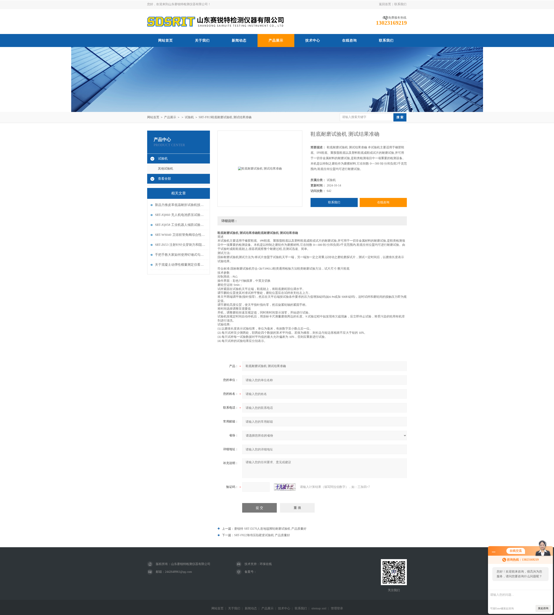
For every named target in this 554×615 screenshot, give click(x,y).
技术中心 (312, 40)
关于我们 (202, 40)
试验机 (189, 117)
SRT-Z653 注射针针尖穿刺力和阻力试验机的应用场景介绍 (180, 244)
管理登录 (337, 608)
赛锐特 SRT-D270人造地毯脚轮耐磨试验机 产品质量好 (270, 528)
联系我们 (400, 4)
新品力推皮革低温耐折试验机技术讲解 (180, 205)
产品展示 (276, 40)
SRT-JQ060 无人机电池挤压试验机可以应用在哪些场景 (180, 215)
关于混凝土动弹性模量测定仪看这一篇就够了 (180, 264)
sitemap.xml (318, 608)
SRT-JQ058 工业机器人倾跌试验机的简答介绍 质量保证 (180, 225)
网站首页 (165, 40)
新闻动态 (239, 40)
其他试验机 (165, 168)
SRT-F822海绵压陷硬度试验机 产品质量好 (262, 535)
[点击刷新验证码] (285, 487)
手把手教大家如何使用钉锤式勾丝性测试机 (180, 254)
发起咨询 (543, 608)
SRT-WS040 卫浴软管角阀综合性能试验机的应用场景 (180, 234)
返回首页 (385, 4)
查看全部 (164, 178)
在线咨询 (349, 40)
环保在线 (266, 564)
